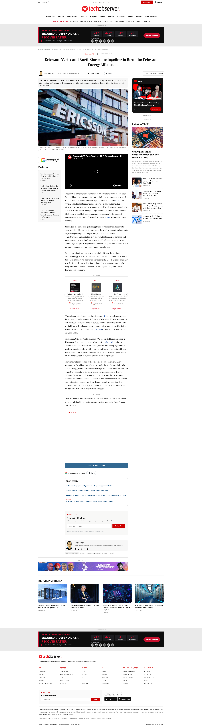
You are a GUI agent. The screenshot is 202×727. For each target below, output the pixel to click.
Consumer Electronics (45, 683)
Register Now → (75, 309)
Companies (105, 683)
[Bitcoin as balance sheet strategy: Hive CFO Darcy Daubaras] (147, 92)
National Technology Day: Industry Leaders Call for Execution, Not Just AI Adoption (96, 495)
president (98, 329)
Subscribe (118, 526)
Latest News (46, 49)
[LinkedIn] (113, 694)
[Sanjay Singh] (41, 73)
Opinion (83, 671)
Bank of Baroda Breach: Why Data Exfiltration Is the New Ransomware (49, 188)
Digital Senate (127, 674)
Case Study (84, 683)
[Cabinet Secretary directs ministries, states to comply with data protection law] (137, 207)
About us (147, 671)
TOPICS (63, 668)
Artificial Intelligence (66, 674)
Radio (117, 200)
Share (110, 73)
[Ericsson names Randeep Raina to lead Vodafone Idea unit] (85, 593)
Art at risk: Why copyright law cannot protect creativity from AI (50, 200)
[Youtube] (87, 548)
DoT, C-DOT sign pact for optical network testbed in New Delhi (152, 181)
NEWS (41, 668)
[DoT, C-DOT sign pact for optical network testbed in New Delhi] (137, 182)
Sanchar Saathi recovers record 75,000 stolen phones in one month (152, 193)
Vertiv (111, 553)
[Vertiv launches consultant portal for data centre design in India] (52, 593)
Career (146, 680)
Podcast (104, 674)
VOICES (84, 668)
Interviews (84, 674)
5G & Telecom (64, 680)
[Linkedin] (78, 548)
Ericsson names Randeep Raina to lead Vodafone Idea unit (87, 490)
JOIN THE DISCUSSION (96, 465)
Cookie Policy (64, 718)
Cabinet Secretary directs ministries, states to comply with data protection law (153, 206)
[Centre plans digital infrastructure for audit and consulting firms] (147, 137)
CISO (82, 680)
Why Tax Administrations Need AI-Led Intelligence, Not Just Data (50, 176)
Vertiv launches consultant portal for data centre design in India (89, 486)
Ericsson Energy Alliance (93, 553)
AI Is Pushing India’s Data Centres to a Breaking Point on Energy (89, 501)
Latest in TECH (140, 124)
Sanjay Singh (50, 73)
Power (107, 217)
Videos (104, 671)
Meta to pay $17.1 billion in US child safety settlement (152, 217)
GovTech (41, 674)
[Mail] (81, 548)
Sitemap (108, 718)
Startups (41, 680)
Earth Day (68, 499)
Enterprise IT (55, 49)
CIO (82, 677)
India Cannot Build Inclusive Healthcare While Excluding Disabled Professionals (50, 213)
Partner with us (148, 677)
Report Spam (101, 718)
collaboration (109, 342)
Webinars (105, 677)
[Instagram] (121, 694)
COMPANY (148, 668)
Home (40, 49)
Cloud (62, 677)
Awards (125, 683)
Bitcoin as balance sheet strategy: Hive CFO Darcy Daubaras (147, 104)
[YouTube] (117, 694)
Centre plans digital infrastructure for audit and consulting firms (145, 154)
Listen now (155, 109)
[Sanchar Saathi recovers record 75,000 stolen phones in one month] (137, 194)
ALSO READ (72, 481)
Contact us (147, 674)
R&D (105, 316)
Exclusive (43, 167)
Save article (71, 412)
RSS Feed (93, 718)
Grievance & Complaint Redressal (79, 718)
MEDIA (105, 668)
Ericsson (82, 553)
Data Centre (63, 683)
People (104, 680)
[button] (46, 2)
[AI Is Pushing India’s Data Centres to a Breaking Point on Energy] (149, 593)
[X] (84, 548)
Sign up (95, 699)
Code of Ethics (148, 683)
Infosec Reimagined (129, 671)
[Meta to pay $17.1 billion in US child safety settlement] (137, 219)
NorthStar (104, 553)
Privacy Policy (43, 718)
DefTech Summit (128, 677)
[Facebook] (75, 548)
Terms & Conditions (53, 718)
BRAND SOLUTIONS (131, 668)
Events (125, 680)
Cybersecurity (64, 671)
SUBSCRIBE (147, 2)
